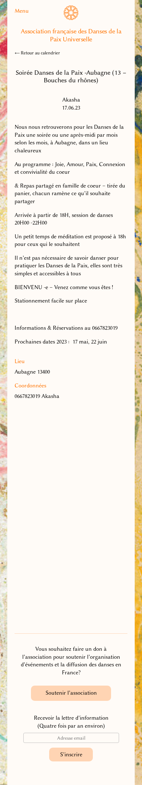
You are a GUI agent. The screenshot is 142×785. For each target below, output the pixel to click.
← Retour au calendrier (37, 53)
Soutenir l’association (71, 693)
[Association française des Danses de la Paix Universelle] (71, 18)
